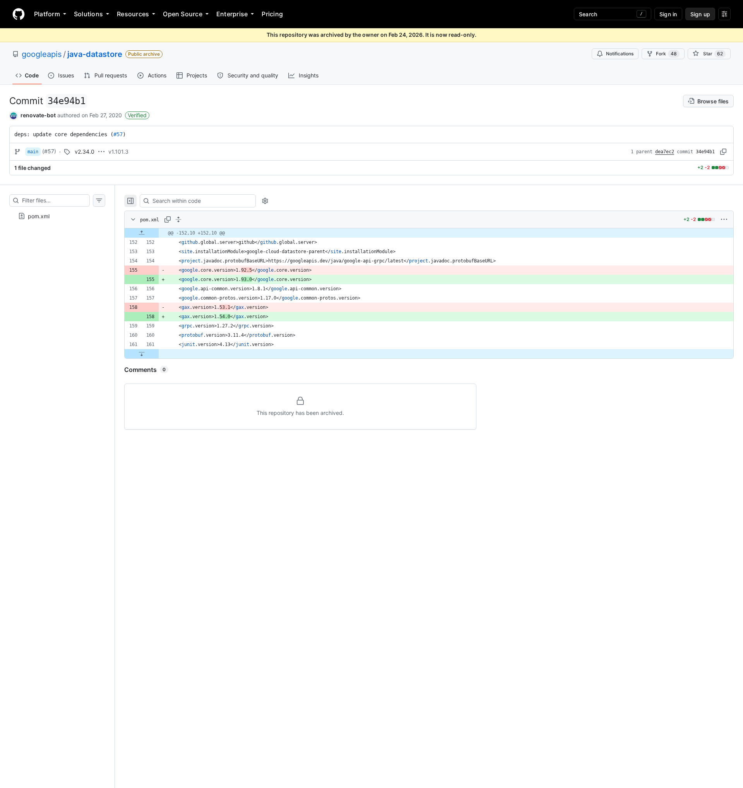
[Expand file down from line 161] (142, 353)
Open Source (182, 14)
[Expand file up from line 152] (142, 233)
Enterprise (232, 14)
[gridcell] (429, 233)
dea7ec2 (664, 151)
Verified (137, 115)
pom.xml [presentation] (39, 215)
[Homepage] (18, 14)
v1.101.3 (118, 151)
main (32, 151)
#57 (118, 134)
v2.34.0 (84, 151)
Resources (133, 14)
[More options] (724, 219)
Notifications (619, 54)
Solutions (88, 14)
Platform (47, 14)
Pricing (272, 14)
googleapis (42, 54)
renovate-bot (38, 115)
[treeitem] (57, 216)
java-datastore (94, 54)
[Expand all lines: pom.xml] (178, 219)
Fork (666, 54)
